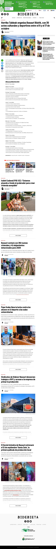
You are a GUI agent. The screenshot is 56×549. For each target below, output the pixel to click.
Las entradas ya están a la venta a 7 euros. (12, 490)
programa (27, 155)
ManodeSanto (16, 494)
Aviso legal (32, 524)
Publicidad (41, 17)
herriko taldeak (21, 155)
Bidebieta (6, 255)
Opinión (34, 17)
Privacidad (38, 524)
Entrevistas (19, 17)
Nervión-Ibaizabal (27, 17)
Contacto (20, 524)
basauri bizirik (15, 155)
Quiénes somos (13, 524)
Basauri (13, 17)
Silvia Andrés (7, 32)
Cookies (44, 524)
